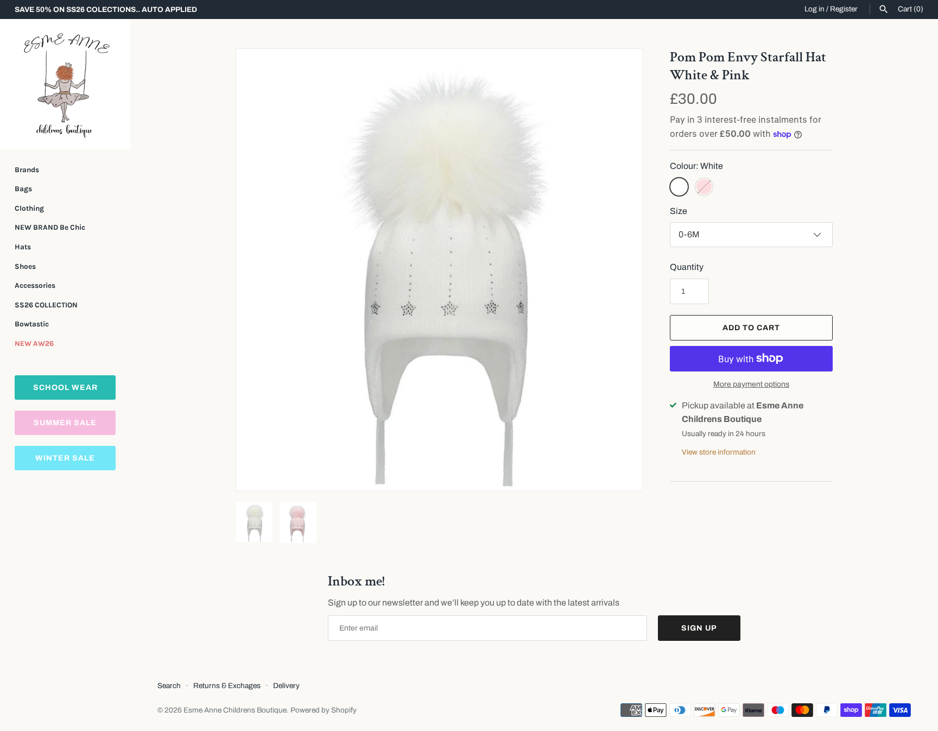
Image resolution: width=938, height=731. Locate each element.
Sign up (699, 628)
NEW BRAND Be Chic (50, 227)
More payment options (751, 384)
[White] (679, 187)
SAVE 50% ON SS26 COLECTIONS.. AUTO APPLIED (106, 9)
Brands (27, 170)
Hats (23, 247)
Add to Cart (751, 328)
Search (169, 686)
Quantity (687, 267)
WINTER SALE (65, 458)
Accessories (35, 285)
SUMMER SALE (65, 423)
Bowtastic (32, 324)
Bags (23, 189)
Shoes (25, 266)
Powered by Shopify (323, 710)
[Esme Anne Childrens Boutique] (65, 84)
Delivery (286, 686)
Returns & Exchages (227, 686)
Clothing (29, 208)
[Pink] (704, 187)
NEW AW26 (34, 343)
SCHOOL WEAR (65, 387)
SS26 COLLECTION (46, 305)
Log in (814, 9)
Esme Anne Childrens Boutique (235, 710)
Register (844, 9)
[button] (619, 270)
